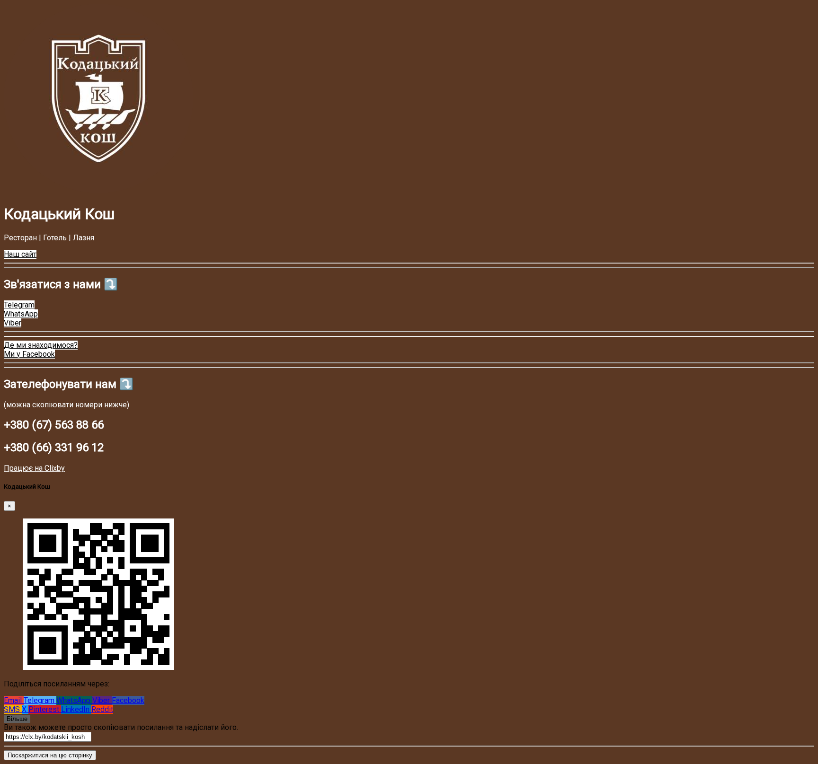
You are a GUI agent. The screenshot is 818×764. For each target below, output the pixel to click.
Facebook (128, 700)
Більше (17, 718)
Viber (102, 700)
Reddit (102, 709)
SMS (13, 709)
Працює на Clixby (34, 468)
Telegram (40, 700)
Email (14, 700)
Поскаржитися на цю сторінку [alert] (50, 755)
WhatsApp (74, 700)
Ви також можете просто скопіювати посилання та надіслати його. (121, 727)
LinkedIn (76, 709)
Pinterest (44, 709)
